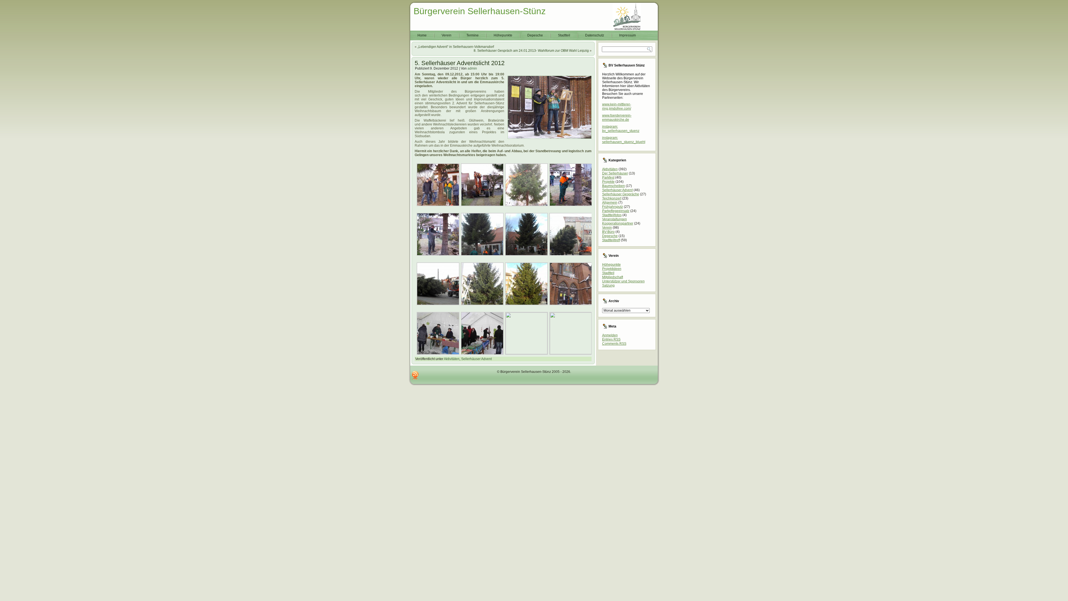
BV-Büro (608, 232)
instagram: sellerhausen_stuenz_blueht (623, 140)
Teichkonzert (611, 198)
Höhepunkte (503, 35)
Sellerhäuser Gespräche (620, 194)
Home (422, 35)
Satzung (608, 285)
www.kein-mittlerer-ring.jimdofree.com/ (616, 106)
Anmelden (610, 335)
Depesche (535, 35)
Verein (446, 35)
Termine (472, 35)
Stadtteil (564, 35)
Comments (614, 344)
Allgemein (609, 203)
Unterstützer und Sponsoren (623, 281)
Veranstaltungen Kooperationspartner (617, 221)
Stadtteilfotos (612, 215)
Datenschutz (594, 35)
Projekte (608, 182)
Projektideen (611, 269)
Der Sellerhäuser (615, 173)
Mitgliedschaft (612, 277)
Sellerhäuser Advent (476, 359)
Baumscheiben (613, 186)
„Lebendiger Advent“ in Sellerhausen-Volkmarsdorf (455, 47)
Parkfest (608, 177)
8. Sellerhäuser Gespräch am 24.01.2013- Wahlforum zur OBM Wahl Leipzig (531, 51)
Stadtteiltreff (611, 240)
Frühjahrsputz (612, 207)
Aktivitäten (451, 359)
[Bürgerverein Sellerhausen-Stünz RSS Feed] (415, 375)
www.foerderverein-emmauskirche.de (617, 118)
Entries (611, 339)
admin (472, 68)
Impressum (627, 35)
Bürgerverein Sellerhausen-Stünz (480, 11)
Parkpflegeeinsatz (615, 211)
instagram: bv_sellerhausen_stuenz (620, 129)
